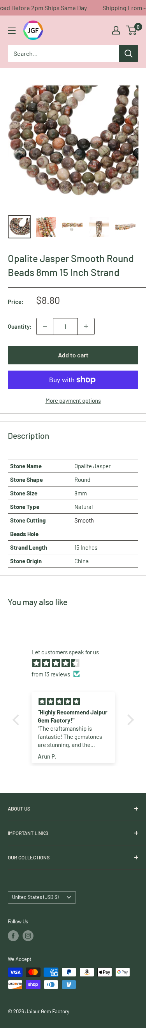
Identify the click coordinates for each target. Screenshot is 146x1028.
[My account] (116, 30)
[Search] (128, 53)
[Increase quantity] (86, 326)
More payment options (73, 400)
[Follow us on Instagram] (28, 935)
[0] (132, 30)
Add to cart (73, 355)
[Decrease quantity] (45, 326)
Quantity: (20, 326)
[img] (77, 663)
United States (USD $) (35, 897)
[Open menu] (12, 31)
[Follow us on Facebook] (13, 935)
